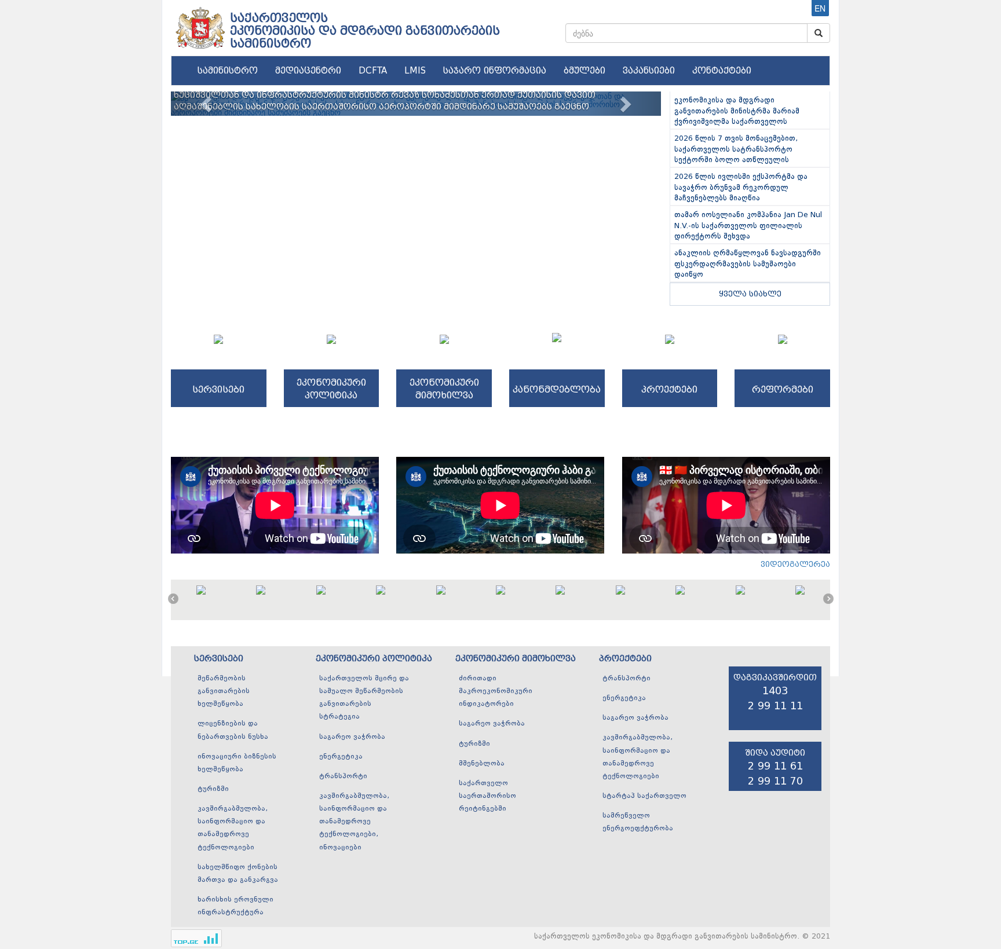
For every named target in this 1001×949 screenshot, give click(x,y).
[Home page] (199, 24)
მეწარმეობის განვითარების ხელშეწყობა (224, 691)
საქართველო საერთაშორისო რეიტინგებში (487, 796)
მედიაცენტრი (308, 70)
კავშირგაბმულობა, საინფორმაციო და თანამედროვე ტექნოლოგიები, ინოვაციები (354, 822)
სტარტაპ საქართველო (644, 796)
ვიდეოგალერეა (795, 564)
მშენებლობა (482, 763)
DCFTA (373, 70)
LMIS (415, 70)
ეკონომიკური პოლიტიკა (374, 659)
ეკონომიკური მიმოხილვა (515, 659)
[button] (207, 103)
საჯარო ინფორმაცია (494, 70)
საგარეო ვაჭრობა (352, 737)
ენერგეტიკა (341, 756)
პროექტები (625, 659)
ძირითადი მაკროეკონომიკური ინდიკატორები (495, 691)
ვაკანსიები (649, 70)
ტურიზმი (213, 789)
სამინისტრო (228, 70)
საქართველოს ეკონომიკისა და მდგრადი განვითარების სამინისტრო (365, 30)
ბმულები (584, 70)
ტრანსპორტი (343, 776)
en (819, 8)
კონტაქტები (721, 70)
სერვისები (218, 659)
